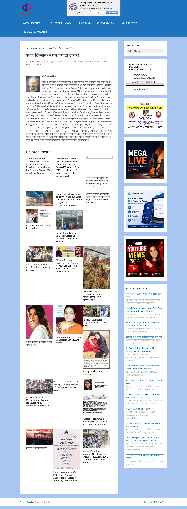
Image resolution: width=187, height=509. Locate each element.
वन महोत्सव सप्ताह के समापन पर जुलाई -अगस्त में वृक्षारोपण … (144, 381)
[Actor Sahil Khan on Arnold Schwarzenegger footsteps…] (39, 254)
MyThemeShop (159, 502)
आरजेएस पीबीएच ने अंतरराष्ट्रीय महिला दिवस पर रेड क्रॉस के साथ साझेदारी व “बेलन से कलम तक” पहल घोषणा (98, 198)
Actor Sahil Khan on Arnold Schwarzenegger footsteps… (38, 267)
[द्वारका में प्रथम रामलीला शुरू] (39, 437)
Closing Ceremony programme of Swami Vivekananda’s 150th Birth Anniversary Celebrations (67, 266)
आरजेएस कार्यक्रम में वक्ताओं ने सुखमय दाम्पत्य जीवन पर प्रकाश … (143, 424)
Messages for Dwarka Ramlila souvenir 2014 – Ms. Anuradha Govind (95, 421)
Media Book (84, 23)
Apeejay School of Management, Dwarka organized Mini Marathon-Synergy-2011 (38, 401)
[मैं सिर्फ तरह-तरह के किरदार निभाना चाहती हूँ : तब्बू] (39, 322)
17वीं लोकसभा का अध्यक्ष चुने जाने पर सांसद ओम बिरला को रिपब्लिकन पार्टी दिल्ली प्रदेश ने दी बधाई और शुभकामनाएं (65, 385)
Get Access (112, 13)
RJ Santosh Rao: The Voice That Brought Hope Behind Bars (141, 350)
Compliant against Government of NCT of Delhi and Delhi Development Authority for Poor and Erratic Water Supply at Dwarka (39, 165)
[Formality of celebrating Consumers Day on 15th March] (69, 319)
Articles (42, 48)
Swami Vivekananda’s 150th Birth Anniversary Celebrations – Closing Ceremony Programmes (65, 476)
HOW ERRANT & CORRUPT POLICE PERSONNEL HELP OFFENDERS (92, 295)
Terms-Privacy (128, 23)
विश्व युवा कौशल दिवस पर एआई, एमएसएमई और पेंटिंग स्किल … (145, 456)
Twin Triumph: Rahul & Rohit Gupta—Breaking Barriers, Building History (143, 439)
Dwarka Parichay (27, 502)
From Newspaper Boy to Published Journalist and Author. (142, 324)
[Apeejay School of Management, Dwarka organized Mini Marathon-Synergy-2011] (39, 386)
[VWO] (79, 13)
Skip (97, 13)
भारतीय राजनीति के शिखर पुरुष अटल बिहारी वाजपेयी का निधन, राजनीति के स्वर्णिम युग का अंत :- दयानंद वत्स (97, 182)
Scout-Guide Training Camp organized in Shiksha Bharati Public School (68, 237)
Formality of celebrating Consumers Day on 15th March (68, 340)
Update (37, 64)
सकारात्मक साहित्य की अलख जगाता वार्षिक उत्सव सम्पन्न (144, 295)
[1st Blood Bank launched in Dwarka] (39, 207)
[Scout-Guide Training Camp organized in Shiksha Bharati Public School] (69, 220)
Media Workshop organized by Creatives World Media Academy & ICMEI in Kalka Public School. (95, 457)
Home (33, 48)
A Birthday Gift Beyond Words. (140, 409)
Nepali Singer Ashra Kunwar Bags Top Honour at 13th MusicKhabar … (144, 309)
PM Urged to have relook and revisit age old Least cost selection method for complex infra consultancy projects (69, 200)
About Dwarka (31, 23)
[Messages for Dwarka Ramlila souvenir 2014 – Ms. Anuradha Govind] (96, 397)
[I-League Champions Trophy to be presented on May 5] (96, 311)
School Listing (105, 23)
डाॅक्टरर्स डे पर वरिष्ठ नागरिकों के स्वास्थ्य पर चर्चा (144, 337)
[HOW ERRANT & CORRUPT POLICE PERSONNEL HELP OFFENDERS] (96, 267)
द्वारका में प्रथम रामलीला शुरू (36, 448)
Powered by (73, 13)
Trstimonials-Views (59, 23)
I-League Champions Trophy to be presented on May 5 (96, 322)
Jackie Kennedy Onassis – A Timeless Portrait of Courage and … (144, 396)
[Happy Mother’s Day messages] (96, 349)
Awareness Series (92, 61)
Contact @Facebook (35, 32)
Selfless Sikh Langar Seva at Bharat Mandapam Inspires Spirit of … (143, 367)
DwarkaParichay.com (38, 61)
